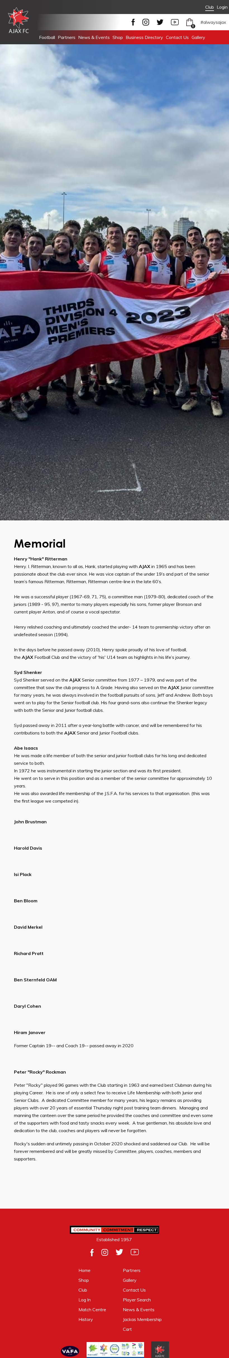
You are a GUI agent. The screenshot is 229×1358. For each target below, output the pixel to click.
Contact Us (177, 37)
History (85, 1319)
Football (47, 37)
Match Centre (92, 1309)
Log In (84, 1300)
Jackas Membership (142, 1319)
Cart (128, 1329)
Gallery (198, 37)
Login (222, 7)
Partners (66, 37)
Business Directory (144, 37)
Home (84, 1270)
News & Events (94, 37)
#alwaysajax (213, 22)
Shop (118, 37)
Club (209, 7)
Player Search (137, 1300)
